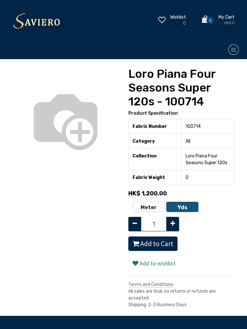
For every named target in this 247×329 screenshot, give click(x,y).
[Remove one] (134, 224)
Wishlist (178, 17)
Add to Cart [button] (156, 243)
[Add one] (172, 224)
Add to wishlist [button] (157, 263)
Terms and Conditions (150, 284)
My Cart (226, 17)
